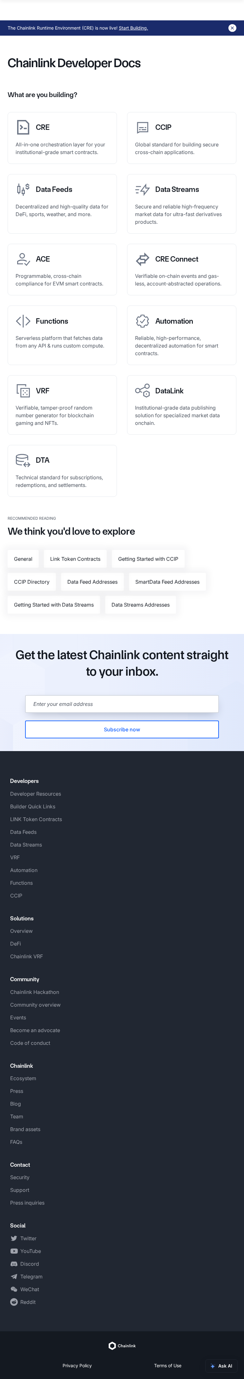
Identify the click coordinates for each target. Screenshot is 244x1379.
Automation (23, 870)
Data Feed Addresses (92, 582)
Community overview (35, 1005)
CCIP (16, 895)
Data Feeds (23, 832)
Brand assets (25, 1129)
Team (16, 1116)
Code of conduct (30, 1043)
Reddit (28, 1302)
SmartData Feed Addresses (167, 582)
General (23, 559)
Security (20, 1177)
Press (16, 1091)
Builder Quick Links (32, 806)
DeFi (15, 943)
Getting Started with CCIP (148, 559)
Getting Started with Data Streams (54, 605)
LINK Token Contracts (36, 819)
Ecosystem (23, 1078)
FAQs (16, 1142)
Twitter (28, 1238)
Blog (15, 1104)
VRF (15, 857)
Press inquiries (27, 1203)
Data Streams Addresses (141, 605)
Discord (29, 1264)
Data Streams (26, 844)
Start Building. (133, 28)
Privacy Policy (77, 1365)
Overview (21, 931)
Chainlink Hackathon (34, 992)
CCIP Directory (32, 582)
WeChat (29, 1289)
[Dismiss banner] (232, 28)
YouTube (30, 1251)
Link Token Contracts (75, 559)
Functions (21, 883)
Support (19, 1190)
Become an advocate (35, 1030)
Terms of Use (167, 1365)
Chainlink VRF (26, 956)
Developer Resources (35, 794)
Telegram (31, 1276)
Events (18, 1017)
